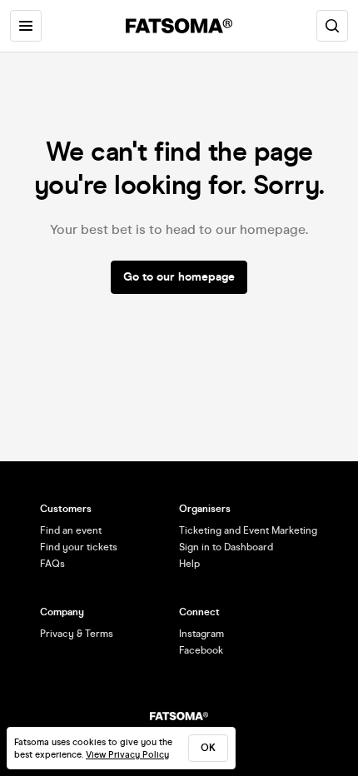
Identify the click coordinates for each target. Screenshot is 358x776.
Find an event (71, 530)
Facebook (201, 650)
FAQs (52, 564)
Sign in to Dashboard (226, 547)
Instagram (201, 633)
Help (189, 564)
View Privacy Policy (127, 754)
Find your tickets (78, 547)
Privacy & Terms (76, 633)
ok (208, 748)
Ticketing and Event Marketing (248, 530)
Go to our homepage (179, 277)
